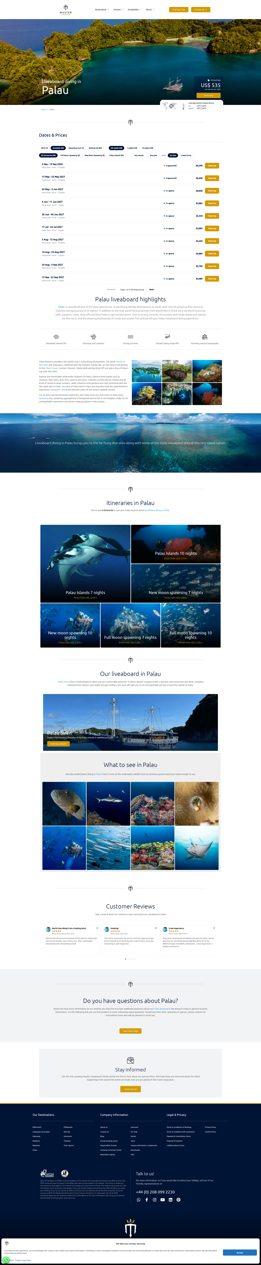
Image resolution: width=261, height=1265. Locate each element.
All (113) (44, 148)
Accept (240, 1252)
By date (173, 155)
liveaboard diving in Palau (157, 510)
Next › (152, 289)
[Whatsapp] (139, 1200)
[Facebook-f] (147, 1200)
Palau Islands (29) (116, 155)
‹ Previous (111, 289)
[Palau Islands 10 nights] (176, 544)
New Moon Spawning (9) (95, 155)
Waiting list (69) (95, 148)
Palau (61, 306)
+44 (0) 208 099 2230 (155, 1192)
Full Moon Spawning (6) (70, 155)
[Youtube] (162, 1200)
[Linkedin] (170, 1200)
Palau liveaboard (162, 1009)
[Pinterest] (178, 1200)
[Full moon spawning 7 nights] (130, 625)
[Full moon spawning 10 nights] (191, 625)
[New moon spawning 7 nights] (176, 583)
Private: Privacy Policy (23, 1260)
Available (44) (58, 148)
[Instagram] (154, 1200)
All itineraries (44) (48, 155)
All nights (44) (116, 148)
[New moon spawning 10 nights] (70, 625)
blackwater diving (58, 389)
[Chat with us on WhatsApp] (6, 1260)
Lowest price (186, 155)
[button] (102, 9)
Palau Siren (63, 682)
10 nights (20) (147, 148)
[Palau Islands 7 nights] (85, 564)
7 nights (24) (132, 148)
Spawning (43, 398)
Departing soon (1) (76, 148)
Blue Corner (52, 368)
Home (43, 109)
